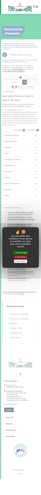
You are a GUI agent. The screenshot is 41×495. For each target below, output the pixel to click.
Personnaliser (20, 261)
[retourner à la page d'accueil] (20, 6)
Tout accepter (21, 253)
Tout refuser (21, 257)
